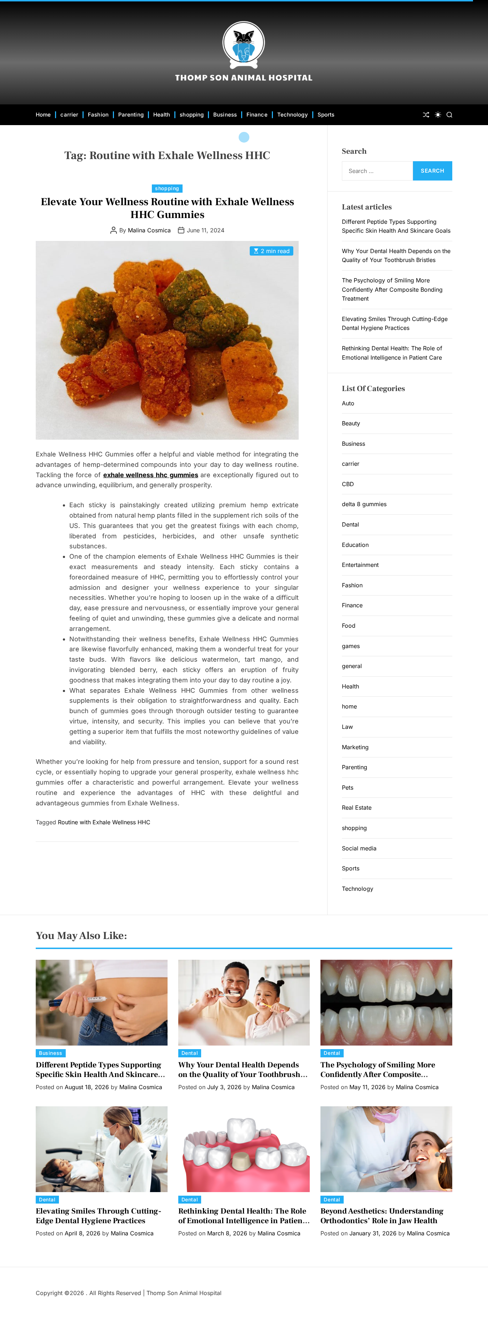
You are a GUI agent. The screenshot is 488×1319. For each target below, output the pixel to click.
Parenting (131, 114)
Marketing (355, 747)
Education (355, 544)
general (352, 666)
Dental (350, 524)
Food (348, 625)
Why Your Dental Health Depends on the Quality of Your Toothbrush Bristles (239, 1074)
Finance (257, 114)
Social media (359, 848)
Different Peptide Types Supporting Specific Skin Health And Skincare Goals (98, 1074)
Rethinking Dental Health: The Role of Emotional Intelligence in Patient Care (242, 1220)
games (351, 645)
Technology (292, 114)
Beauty (351, 423)
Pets (347, 787)
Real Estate (357, 807)
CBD (348, 484)
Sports (326, 114)
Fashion (98, 114)
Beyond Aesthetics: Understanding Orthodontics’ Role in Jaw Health (382, 1215)
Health (161, 114)
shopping (192, 114)
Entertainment (360, 564)
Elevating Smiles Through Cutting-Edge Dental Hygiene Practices (98, 1215)
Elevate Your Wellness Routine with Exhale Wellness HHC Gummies (167, 208)
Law (347, 726)
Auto (348, 403)
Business (225, 114)
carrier (69, 114)
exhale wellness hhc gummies (150, 475)
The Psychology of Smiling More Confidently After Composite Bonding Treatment (392, 289)
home (349, 706)
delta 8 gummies (364, 504)
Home (43, 114)
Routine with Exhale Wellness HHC (104, 822)
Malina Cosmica (149, 230)
